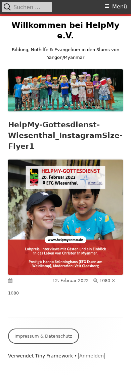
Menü (119, 6)
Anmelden (91, 355)
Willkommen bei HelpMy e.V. (65, 30)
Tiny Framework (54, 355)
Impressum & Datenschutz (43, 336)
